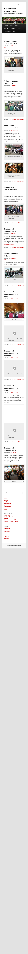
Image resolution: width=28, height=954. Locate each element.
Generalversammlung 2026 (10, 922)
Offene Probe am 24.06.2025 (10, 925)
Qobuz (5, 911)
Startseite (6, 25)
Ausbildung (13, 28)
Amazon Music (7, 908)
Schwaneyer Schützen (9, 244)
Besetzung (6, 28)
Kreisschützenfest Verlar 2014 (11, 254)
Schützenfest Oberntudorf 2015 (10, 188)
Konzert (5, 932)
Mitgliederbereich (7, 31)
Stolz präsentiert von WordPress (14, 947)
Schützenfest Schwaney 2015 (10, 230)
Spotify (5, 903)
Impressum (6, 940)
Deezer (5, 910)
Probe (11, 25)
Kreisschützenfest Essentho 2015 (11, 82)
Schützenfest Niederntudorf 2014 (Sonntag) (11, 454)
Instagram (6, 900)
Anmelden (6, 938)
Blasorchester (15, 75)
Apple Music (7, 907)
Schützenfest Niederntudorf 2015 (11, 126)
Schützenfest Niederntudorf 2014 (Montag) (11, 294)
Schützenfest (21, 75)
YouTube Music (7, 905)
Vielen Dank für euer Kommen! (11, 923)
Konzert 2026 (7, 917)
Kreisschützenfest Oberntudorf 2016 (11, 42)
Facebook (6, 902)
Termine (16, 25)
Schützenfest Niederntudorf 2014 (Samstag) (11, 590)
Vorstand (19, 28)
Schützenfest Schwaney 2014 (10, 851)
